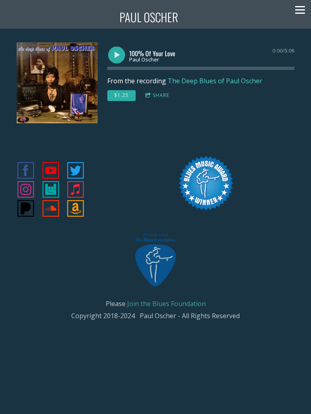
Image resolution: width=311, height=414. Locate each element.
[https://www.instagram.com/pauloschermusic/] (25, 190)
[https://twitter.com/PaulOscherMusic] (75, 171)
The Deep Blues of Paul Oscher (215, 80)
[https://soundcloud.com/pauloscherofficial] (51, 209)
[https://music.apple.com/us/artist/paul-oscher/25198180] (75, 190)
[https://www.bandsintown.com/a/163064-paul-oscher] (51, 190)
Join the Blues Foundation (166, 303)
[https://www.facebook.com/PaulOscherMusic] (25, 171)
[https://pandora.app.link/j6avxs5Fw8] (25, 209)
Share (161, 95)
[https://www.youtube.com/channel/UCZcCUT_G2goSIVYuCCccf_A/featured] (51, 171)
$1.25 (121, 95)
